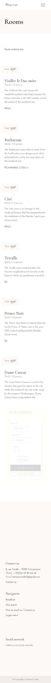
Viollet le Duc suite (20, 80)
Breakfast (10, 600)
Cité (8, 199)
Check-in (14, 424)
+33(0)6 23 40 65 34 (25, 573)
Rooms (16, 447)
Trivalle (11, 257)
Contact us (11, 582)
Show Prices (25, 468)
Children (25, 456)
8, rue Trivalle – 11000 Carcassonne (23, 569)
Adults (19, 456)
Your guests (11, 605)
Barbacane (13, 139)
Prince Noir (14, 313)
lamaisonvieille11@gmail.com (26, 577)
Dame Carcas (15, 372)
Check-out (16, 435)
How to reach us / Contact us (20, 610)
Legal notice (12, 615)
